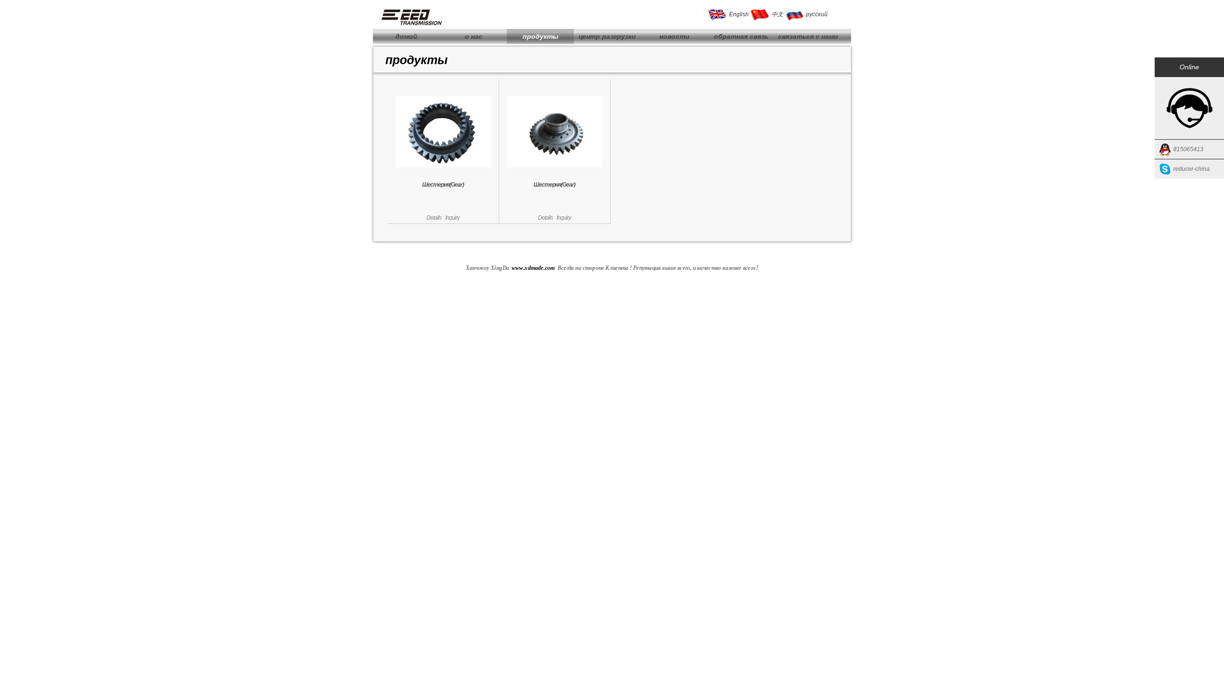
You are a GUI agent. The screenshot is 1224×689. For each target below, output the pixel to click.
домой (406, 36)
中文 (777, 14)
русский (817, 14)
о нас (473, 36)
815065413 (1188, 149)
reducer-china (1191, 169)
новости (674, 36)
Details (433, 217)
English (739, 14)
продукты (540, 36)
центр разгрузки (607, 36)
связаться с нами (808, 36)
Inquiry (452, 217)
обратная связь (741, 36)
